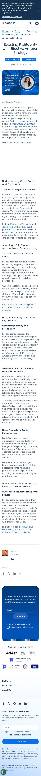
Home (5, 31)
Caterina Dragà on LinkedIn (16, 532)
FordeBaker (8, 529)
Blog (17, 31)
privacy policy (25, 624)
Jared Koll (14, 64)
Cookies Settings (18, 768)
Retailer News (29, 60)
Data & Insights (12, 60)
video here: (25, 142)
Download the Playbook (12, 17)
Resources (7, 685)
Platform (6, 681)
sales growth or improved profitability (17, 228)
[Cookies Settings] (3, 772)
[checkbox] (20, 627)
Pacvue (24, 526)
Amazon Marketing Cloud (22, 304)
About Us (6, 690)
